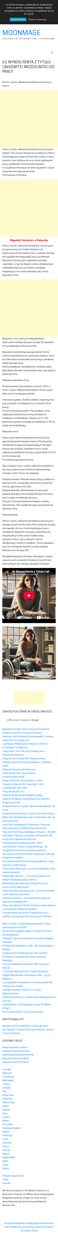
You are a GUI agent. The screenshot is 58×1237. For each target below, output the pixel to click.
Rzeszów (7, 1143)
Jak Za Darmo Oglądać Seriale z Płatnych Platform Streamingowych (27, 933)
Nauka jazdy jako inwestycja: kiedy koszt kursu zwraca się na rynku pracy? (25, 885)
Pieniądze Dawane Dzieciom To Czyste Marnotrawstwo (21, 991)
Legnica (6, 1117)
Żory (4, 1113)
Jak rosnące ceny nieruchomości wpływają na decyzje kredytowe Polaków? (28, 855)
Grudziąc (6, 1088)
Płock (7, 1227)
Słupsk (49, 1227)
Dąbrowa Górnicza (43, 1223)
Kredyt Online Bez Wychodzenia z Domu (22, 780)
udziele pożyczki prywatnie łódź (18, 1054)
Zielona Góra (8, 1102)
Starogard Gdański (11, 1128)
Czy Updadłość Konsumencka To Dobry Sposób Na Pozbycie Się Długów (27, 984)
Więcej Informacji (38, 19)
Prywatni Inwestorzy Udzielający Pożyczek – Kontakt (29, 832)
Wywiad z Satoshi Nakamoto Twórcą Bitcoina (25, 1026)
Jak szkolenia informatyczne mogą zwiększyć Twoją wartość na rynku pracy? (28, 863)
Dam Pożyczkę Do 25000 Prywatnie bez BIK (24, 828)
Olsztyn (6, 1150)
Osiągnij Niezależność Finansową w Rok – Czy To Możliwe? (26, 977)
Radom (5, 1106)
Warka (5, 1121)
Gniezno (6, 1110)
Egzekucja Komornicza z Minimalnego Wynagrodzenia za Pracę (29, 999)
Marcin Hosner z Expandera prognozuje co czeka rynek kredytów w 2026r (26, 925)
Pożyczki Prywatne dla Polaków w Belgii (22, 795)
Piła (4, 1091)
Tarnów (6, 1084)
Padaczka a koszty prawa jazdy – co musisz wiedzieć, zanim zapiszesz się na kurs (28, 892)
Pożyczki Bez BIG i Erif (13, 791)
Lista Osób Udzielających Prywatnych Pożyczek (26, 824)
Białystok (7, 1073)
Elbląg (30, 1223)
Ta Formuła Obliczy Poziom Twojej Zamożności (25, 971)
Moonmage (21, 32)
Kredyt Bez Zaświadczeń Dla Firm (19, 839)
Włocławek (7, 1080)
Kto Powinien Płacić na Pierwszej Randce (23, 1012)
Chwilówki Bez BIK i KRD (14, 788)
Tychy (5, 1165)
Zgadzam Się (18, 19)
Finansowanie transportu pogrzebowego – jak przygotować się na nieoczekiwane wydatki (24, 848)
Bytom (5, 1168)
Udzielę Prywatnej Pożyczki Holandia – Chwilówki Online (26, 764)
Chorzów (28, 1227)
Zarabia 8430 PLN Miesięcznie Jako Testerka (24, 953)
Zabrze (5, 1154)
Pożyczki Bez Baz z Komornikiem (18, 773)
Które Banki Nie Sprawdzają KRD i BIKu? (22, 843)
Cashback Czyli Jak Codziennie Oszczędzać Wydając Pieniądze (28, 940)
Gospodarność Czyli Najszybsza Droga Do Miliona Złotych (26, 1006)
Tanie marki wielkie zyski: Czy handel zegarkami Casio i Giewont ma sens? (29, 870)
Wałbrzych (17, 1227)
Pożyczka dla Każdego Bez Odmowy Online (23, 758)
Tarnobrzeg (8, 1077)
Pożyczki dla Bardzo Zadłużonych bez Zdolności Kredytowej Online (26, 800)
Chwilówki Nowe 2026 (13, 777)
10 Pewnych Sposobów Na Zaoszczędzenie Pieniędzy (24, 958)
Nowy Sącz (8, 1095)
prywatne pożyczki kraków (15, 1058)
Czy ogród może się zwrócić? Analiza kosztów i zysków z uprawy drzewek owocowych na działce (27, 914)
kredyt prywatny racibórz (15, 1047)
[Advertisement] (29, 118)
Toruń (5, 1139)
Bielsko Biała (8, 1157)
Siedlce (5, 1132)
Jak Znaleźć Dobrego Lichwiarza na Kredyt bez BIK (27, 835)
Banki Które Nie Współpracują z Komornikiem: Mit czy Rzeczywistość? (28, 819)
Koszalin (6, 1069)
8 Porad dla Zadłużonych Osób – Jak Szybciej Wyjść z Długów (28, 947)
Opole (5, 1161)
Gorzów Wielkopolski (15, 1223)
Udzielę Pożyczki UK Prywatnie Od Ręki (21, 733)
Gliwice (5, 1146)
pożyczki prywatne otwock (15, 1062)
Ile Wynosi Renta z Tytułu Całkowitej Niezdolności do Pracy (28, 808)
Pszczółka (7, 1124)
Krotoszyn (7, 1135)
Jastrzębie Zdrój (28, 1230)
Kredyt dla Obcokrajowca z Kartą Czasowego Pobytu (28, 813)
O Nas (5, 1179)
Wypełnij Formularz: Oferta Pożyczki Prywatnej (25, 729)
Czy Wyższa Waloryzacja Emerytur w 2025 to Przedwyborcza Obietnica (25, 745)
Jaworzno (39, 1227)
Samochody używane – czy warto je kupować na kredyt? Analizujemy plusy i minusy (26, 877)
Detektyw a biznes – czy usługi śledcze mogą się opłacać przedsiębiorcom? (26, 900)
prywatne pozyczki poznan (15, 1051)
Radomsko (7, 1099)
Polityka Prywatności (13, 1176)
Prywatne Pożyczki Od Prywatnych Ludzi (23, 784)
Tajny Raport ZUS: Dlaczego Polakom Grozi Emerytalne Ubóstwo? (23, 753)
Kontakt (6, 1183)
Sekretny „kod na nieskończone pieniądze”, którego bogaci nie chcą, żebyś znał (27, 738)
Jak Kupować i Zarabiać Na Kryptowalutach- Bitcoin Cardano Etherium (28, 1031)
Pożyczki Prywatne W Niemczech (19, 769)
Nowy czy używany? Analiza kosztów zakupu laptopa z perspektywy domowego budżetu (29, 907)
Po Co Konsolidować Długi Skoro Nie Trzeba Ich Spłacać (25, 966)
